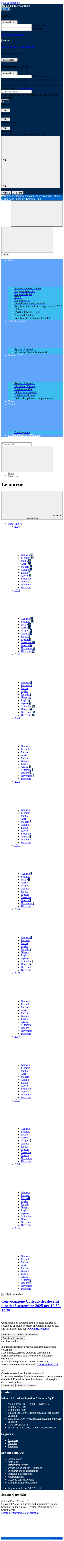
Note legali (13, 1461)
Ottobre (25, 581)
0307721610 (19, 1406)
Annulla (6, 193)
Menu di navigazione (43, 516)
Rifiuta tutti (28, 1334)
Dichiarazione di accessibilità (23, 1470)
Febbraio (27, 557)
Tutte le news (15, 523)
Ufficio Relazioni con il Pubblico (25, 1467)
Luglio (25, 572)
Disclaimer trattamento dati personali (20, 1512)
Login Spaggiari (26, 88)
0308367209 (19, 1409)
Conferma (17, 193)
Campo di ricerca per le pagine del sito (21, 441)
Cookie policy (15, 1459)
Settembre (26, 578)
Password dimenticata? (13, 34)
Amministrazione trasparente (22, 1482)
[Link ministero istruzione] (15, 5)
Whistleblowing (16, 1476)
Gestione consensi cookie (21, 1479)
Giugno (26, 569)
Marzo (26, 560)
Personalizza (9, 1334)
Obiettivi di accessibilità (20, 1473)
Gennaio (27, 555)
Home (11, 473)
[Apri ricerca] (37, 213)
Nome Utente (39, 25)
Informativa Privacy (18, 1464)
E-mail (35, 76)
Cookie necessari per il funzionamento (21, 1373)
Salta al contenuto (10, 2)
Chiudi (6, 110)
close (5, 254)
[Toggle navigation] (27, 240)
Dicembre (26, 587)
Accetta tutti (13, 1338)
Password (37, 28)
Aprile (26, 563)
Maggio (26, 566)
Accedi (6, 9)
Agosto (26, 575)
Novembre (26, 584)
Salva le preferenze (27, 1385)
